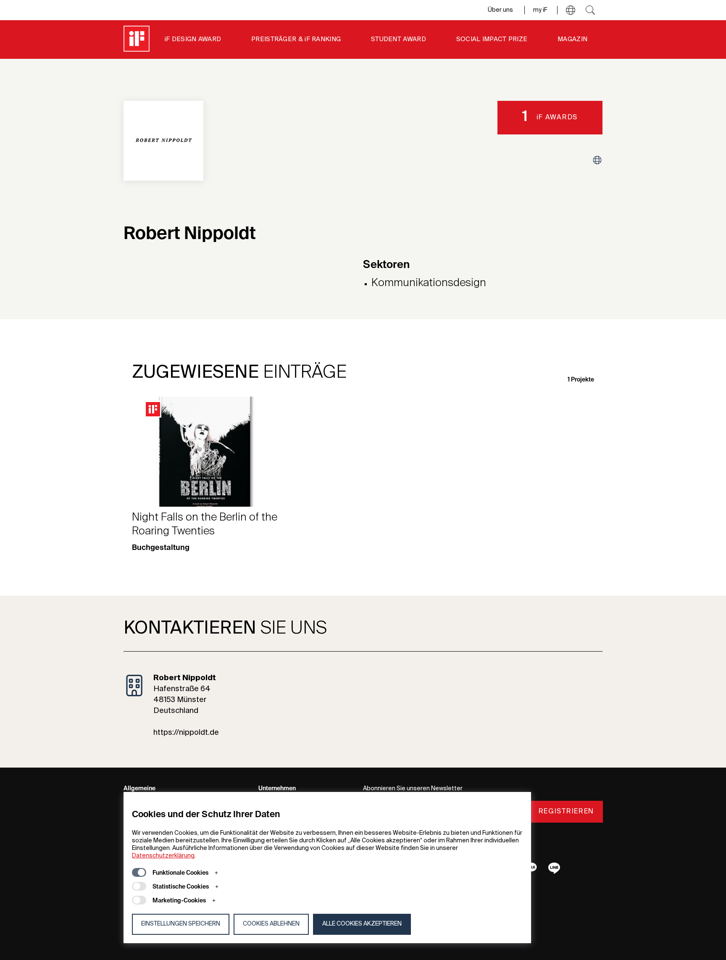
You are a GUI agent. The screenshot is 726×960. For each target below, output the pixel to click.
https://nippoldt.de (186, 732)
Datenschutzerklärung (163, 856)
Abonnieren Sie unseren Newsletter (413, 789)
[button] (570, 10)
